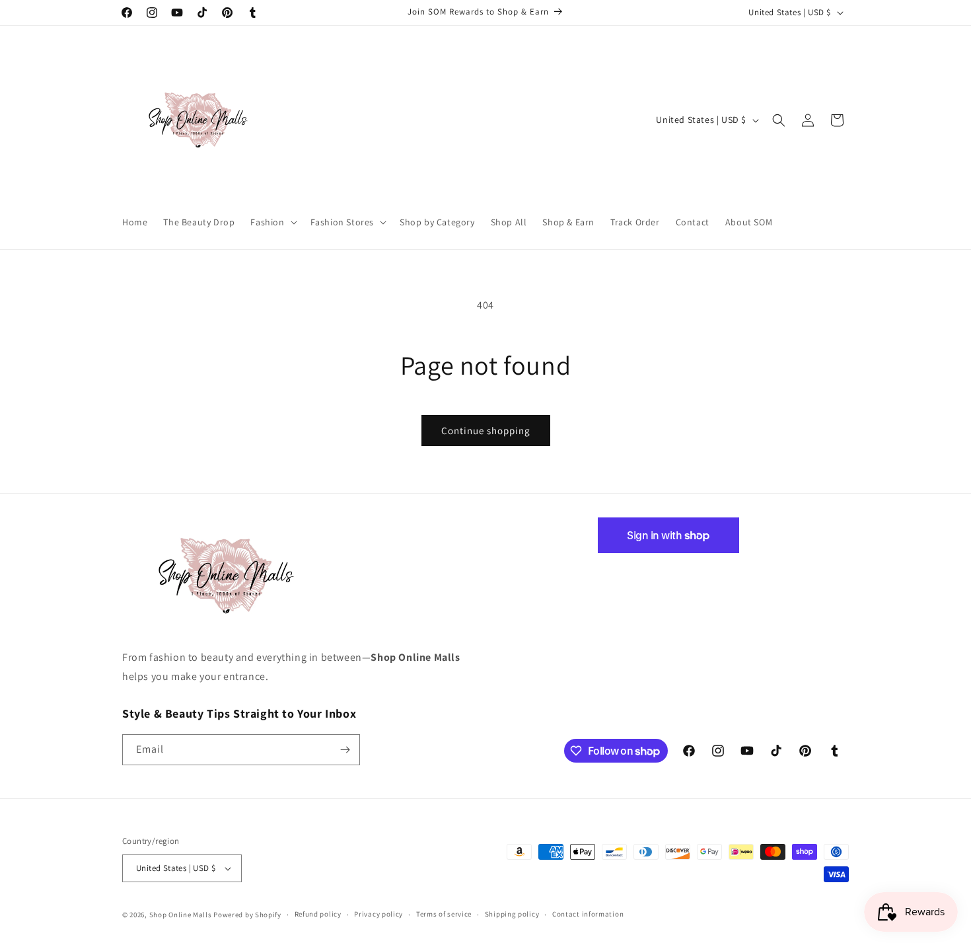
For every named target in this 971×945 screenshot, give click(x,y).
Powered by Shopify (247, 914)
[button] (272, 222)
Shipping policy (512, 914)
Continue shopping (485, 430)
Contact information (588, 914)
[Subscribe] (344, 749)
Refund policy (318, 914)
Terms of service (444, 914)
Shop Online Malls (180, 914)
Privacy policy (378, 914)
